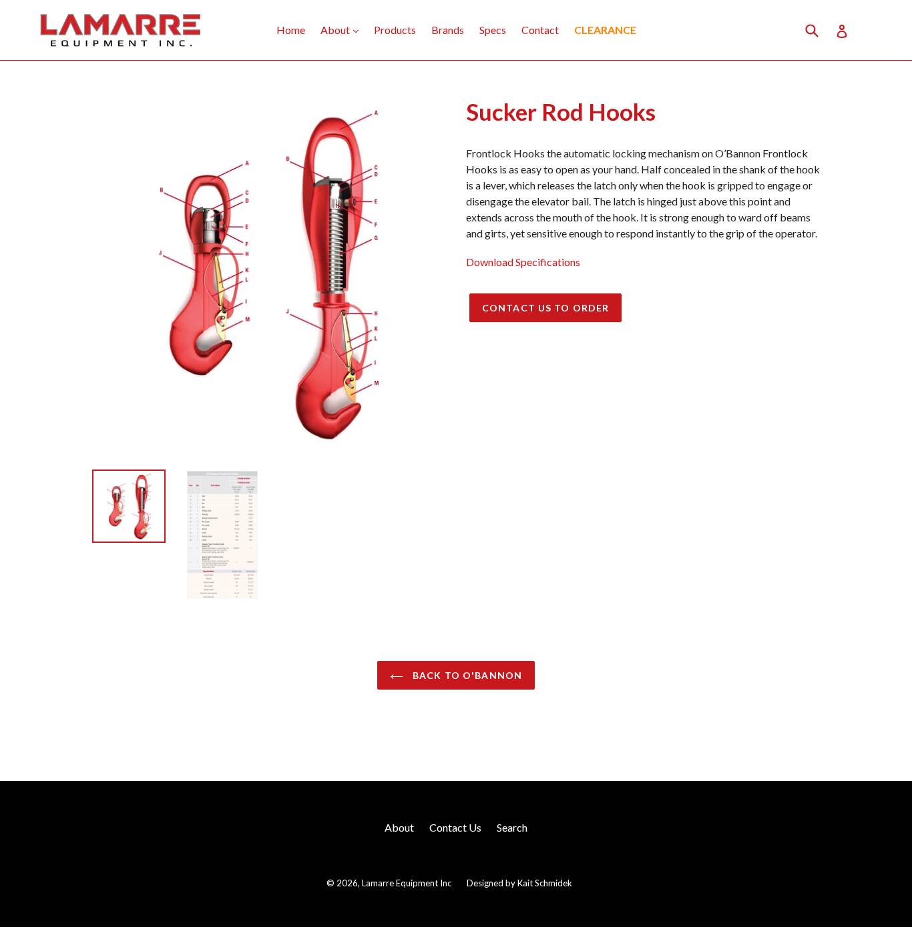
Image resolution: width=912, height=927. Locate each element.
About (342, 29)
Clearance (605, 29)
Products (395, 29)
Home (290, 29)
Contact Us (455, 827)
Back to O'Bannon (466, 675)
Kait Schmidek (544, 883)
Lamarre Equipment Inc (406, 883)
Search (512, 827)
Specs (492, 29)
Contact (540, 29)
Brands (447, 29)
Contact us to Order (545, 307)
